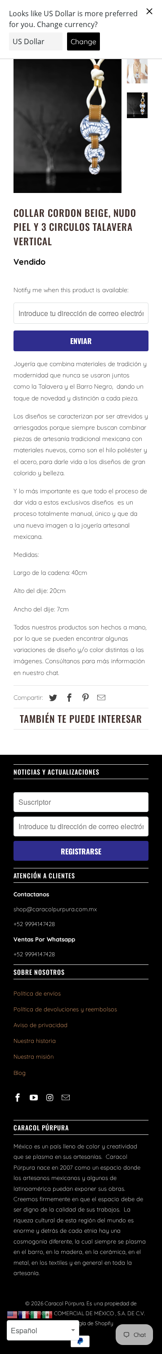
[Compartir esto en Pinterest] (84, 698)
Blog (20, 1072)
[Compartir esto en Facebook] (68, 698)
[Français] (24, 1314)
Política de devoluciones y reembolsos (65, 1009)
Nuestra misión (34, 1056)
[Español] (48, 1314)
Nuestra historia (35, 1040)
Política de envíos (37, 993)
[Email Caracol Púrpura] (67, 1097)
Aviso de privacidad (41, 1024)
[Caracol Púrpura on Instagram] (51, 1097)
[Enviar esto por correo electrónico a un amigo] (100, 698)
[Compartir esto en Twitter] (52, 698)
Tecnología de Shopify (86, 1323)
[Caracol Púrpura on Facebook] (18, 1097)
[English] (12, 1314)
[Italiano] (36, 1314)
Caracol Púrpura (64, 1303)
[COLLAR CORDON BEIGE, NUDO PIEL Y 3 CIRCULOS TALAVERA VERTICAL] (68, 125)
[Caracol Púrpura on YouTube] (35, 1097)
